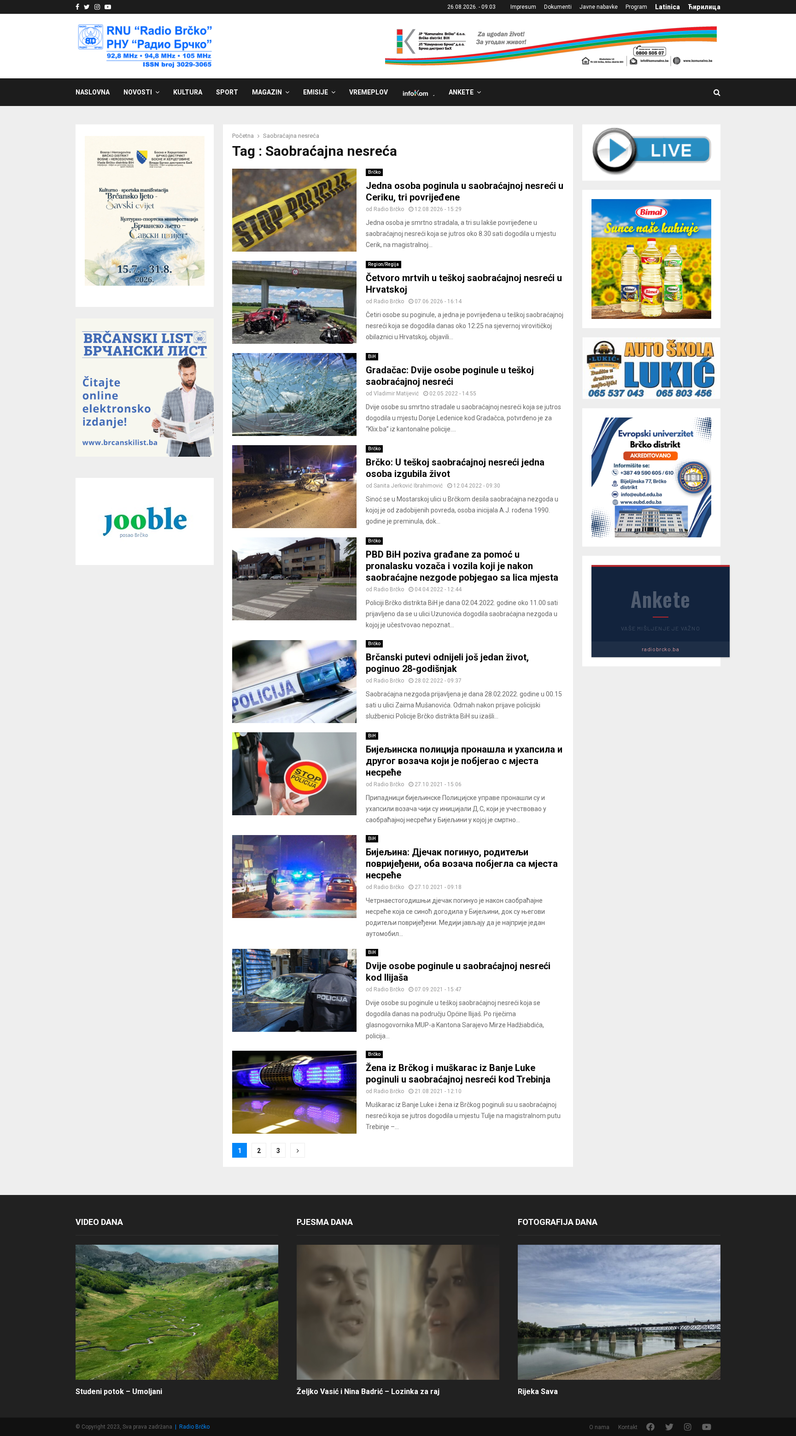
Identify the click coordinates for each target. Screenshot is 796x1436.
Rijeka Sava (538, 1391)
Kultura (187, 92)
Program (636, 7)
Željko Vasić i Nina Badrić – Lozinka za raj (368, 1391)
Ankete (461, 92)
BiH (372, 356)
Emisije (315, 92)
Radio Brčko (389, 209)
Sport (227, 92)
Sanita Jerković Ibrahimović (408, 486)
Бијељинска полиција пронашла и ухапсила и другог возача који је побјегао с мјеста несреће (464, 761)
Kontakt (628, 1427)
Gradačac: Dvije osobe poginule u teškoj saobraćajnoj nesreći (450, 376)
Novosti (137, 92)
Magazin (267, 92)
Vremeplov (368, 92)
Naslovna (93, 92)
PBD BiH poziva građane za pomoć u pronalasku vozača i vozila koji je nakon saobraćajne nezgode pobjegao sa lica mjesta (462, 566)
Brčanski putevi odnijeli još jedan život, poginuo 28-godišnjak (447, 663)
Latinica (667, 7)
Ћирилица (704, 7)
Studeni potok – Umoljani (119, 1391)
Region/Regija (383, 264)
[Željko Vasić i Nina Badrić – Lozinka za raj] (398, 1312)
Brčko (374, 172)
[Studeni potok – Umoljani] (177, 1312)
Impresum (523, 7)
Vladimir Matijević (396, 393)
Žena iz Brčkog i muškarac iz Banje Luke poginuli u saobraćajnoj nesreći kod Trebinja (458, 1073)
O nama (599, 1427)
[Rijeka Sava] (619, 1312)
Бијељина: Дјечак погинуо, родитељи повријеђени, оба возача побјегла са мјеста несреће (462, 864)
